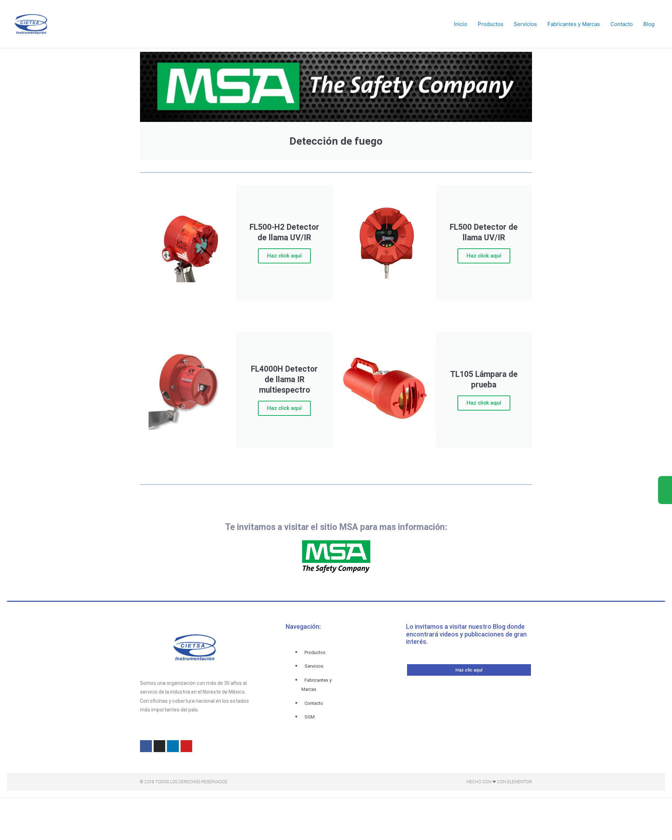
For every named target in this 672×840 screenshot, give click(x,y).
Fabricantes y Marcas (573, 24)
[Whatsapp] (665, 497)
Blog (648, 24)
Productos (490, 24)
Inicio (460, 24)
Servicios (525, 24)
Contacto (621, 24)
